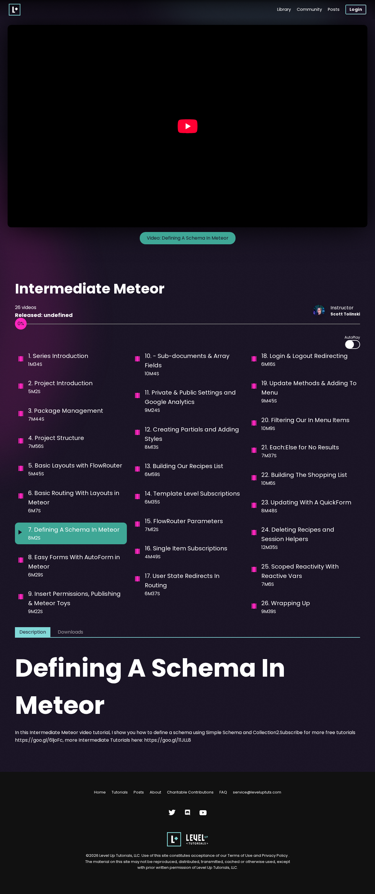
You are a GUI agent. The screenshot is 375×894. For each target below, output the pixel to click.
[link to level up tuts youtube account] (203, 814)
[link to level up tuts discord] (187, 814)
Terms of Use (240, 855)
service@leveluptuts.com (257, 792)
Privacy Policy (275, 855)
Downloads (70, 632)
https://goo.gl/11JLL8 (167, 740)
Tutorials (120, 792)
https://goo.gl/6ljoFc (39, 740)
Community (309, 9)
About (155, 792)
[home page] (187, 845)
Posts (334, 9)
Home (100, 792)
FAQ (223, 792)
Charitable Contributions (190, 792)
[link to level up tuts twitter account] (172, 814)
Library (284, 9)
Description (32, 632)
